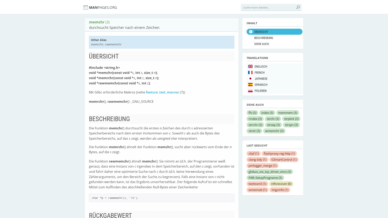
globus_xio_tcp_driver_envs (270, 172)
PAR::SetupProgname (265, 178)
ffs (252, 113)
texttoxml (257, 184)
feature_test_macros (162, 92)
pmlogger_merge (262, 166)
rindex (255, 119)
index (267, 113)
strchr (273, 119)
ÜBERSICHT (261, 32)
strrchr (255, 125)
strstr (254, 131)
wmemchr (274, 131)
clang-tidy (257, 159)
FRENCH (260, 72)
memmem (287, 113)
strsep (273, 125)
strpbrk (291, 119)
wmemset (258, 190)
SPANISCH (261, 85)
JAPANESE (261, 79)
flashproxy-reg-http (279, 153)
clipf (254, 153)
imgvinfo (280, 190)
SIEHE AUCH (261, 44)
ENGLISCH (261, 66)
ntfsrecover (281, 184)
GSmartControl (283, 159)
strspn (291, 125)
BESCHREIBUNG (263, 38)
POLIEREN (261, 91)
